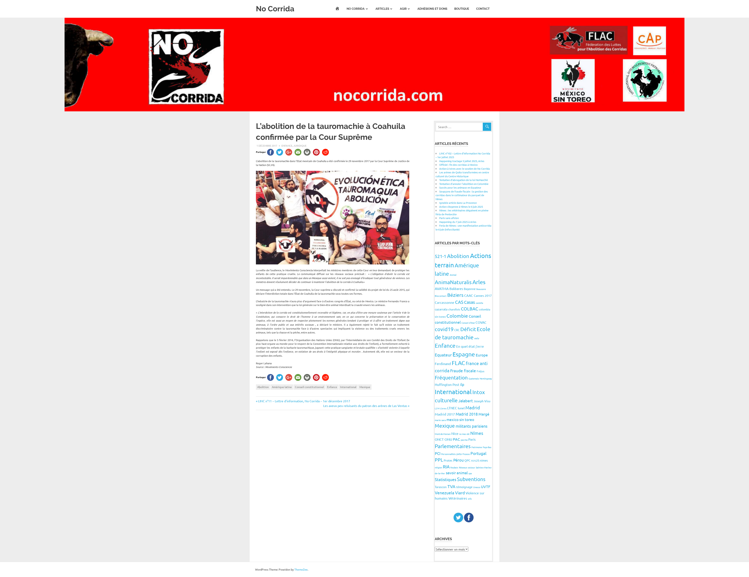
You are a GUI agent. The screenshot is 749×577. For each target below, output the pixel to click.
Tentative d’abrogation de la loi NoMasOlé (463, 180)
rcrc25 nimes (479, 460)
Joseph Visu (482, 401)
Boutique (461, 9)
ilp (462, 384)
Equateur (443, 354)
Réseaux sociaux (467, 467)
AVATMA (442, 288)
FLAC (458, 363)
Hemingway (486, 378)
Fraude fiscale (463, 370)
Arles (478, 282)
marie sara (440, 420)
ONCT (439, 439)
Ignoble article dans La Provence (458, 202)
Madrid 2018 (467, 413)
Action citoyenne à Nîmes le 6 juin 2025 (461, 206)
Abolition (263, 387)
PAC (456, 439)
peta (459, 454)
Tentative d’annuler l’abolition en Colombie (463, 183)
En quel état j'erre (470, 346)
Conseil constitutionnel (309, 387)
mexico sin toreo (460, 419)
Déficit (468, 329)
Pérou (458, 459)
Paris (472, 439)
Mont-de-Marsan (443, 433)
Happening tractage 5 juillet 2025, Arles (461, 161)
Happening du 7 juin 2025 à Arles (457, 221)
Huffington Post (447, 384)
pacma (464, 439)
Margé (483, 414)
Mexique (364, 387)
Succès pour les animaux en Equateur (460, 187)
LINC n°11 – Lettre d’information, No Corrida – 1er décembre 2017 (304, 401)
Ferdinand (443, 364)
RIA (446, 466)
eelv (476, 338)
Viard (460, 492)
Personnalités (448, 454)
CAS (459, 302)
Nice (454, 433)
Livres (443, 408)
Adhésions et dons (432, 9)
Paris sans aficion (449, 218)
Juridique (299, 145)
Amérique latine (282, 387)
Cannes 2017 (483, 295)
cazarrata (441, 309)
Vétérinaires (457, 498)
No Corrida (275, 8)
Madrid (472, 407)
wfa (470, 498)
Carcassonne (444, 302)
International (348, 387)
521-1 (440, 256)
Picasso (466, 454)
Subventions (471, 479)
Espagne (464, 354)
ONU (448, 439)
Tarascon (441, 487)
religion (438, 467)
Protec (448, 460)
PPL (439, 460)
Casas (469, 302)
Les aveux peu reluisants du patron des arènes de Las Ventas (365, 406)
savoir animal (457, 472)
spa (470, 473)
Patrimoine (476, 447)
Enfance (286, 145)
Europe (482, 355)
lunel (461, 408)
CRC (457, 330)
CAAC (468, 295)
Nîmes (476, 433)
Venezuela (444, 492)
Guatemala (474, 378)
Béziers (455, 295)
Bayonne (470, 289)
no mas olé (464, 433)
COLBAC (469, 308)
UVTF (485, 486)
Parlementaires (453, 446)
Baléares (456, 288)
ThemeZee (301, 569)
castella (479, 302)
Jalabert (465, 400)
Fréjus (480, 371)
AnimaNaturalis (453, 282)
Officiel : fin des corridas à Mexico (458, 164)
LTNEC (452, 408)
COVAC (481, 322)
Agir (403, 9)
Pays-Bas (487, 447)
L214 (437, 408)
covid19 (444, 329)
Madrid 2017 (445, 414)
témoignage (464, 487)
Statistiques (445, 479)
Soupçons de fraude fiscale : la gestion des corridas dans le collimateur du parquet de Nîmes (462, 195)
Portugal (478, 453)
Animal (453, 274)
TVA (451, 486)
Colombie (457, 316)
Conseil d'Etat (468, 322)
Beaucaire (481, 289)
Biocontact (440, 295)
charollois (454, 309)
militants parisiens (471, 426)
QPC (467, 460)
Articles (382, 9)
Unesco (476, 487)
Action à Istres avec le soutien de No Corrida (464, 168)
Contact (483, 9)
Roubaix (454, 467)
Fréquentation (451, 378)
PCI (437, 453)
